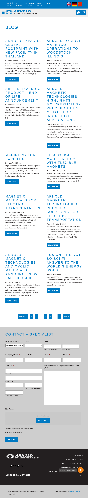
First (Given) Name (50, 349)
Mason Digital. (74, 491)
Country (29, 341)
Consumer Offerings (71, 467)
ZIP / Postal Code (11, 396)
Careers (78, 455)
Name (47, 341)
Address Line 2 (10, 381)
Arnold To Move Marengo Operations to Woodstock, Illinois (64, 48)
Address (9, 366)
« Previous (23, 316)
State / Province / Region (33, 388)
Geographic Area (12, 341)
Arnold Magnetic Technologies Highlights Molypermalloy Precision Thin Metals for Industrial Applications (64, 104)
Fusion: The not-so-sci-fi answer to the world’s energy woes (64, 262)
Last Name (66, 349)
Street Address (10, 374)
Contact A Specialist (71, 463)
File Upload (9, 409)
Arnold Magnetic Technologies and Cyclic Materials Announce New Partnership (21, 266)
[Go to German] (74, 4)
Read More (12, 79)
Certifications (74, 459)
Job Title (28, 355)
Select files (43, 420)
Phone (66, 355)
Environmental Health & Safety (65, 472)
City (6, 388)
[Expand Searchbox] (84, 12)
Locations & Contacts (17, 474)
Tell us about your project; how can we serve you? (61, 366)
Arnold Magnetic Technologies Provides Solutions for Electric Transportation (64, 208)
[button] (81, 470)
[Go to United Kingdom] (69, 4)
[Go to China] (80, 4)
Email (47, 355)
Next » (66, 316)
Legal (79, 475)
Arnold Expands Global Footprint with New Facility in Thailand (23, 48)
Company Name (12, 355)
